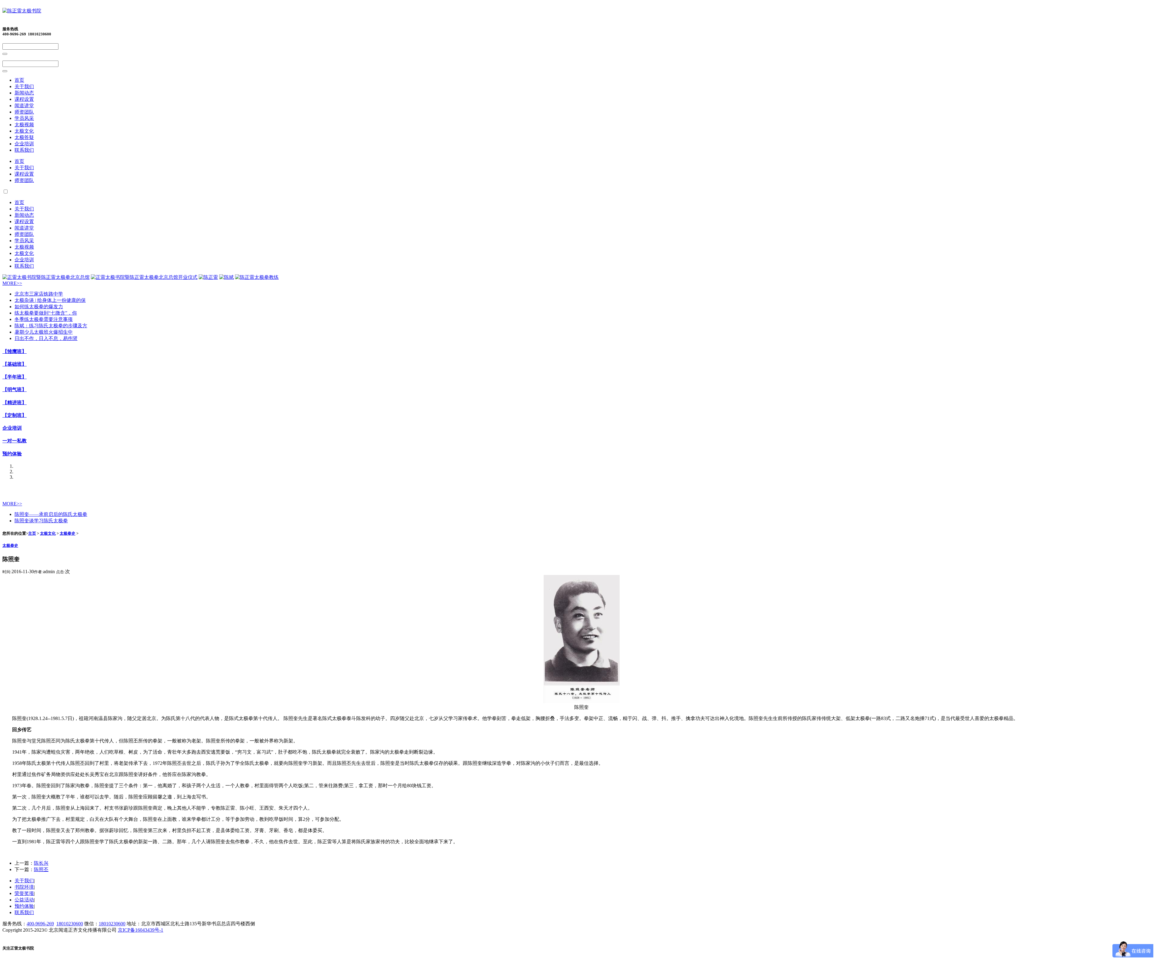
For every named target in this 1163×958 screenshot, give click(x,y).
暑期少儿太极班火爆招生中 (44, 332)
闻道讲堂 (24, 105)
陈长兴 (41, 863)
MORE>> (12, 283)
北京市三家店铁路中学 (39, 293)
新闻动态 (24, 92)
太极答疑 (24, 137)
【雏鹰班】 (14, 351)
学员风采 (24, 118)
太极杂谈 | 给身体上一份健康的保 (50, 300)
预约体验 (12, 453)
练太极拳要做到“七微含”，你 (46, 312)
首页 (19, 80)
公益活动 (24, 899)
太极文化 (24, 131)
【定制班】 (14, 415)
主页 (32, 533)
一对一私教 (14, 440)
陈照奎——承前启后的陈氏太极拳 (51, 514)
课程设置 (24, 99)
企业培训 (24, 143)
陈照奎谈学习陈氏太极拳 (41, 520)
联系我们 (24, 150)
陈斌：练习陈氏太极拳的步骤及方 (51, 325)
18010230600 (69, 923)
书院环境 (24, 887)
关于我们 (24, 86)
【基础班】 (14, 364)
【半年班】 (14, 376)
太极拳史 (67, 533)
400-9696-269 (40, 923)
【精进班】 (14, 402)
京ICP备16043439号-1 (140, 930)
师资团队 (24, 111)
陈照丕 (41, 869)
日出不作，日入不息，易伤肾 (46, 338)
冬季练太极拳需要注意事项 (44, 319)
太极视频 (24, 124)
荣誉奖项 (24, 893)
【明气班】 (14, 389)
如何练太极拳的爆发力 (39, 306)
